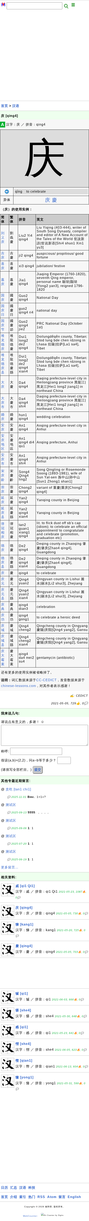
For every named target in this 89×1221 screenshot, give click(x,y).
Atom (52, 1197)
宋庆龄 (3, 475)
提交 (37, 769)
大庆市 (3, 402)
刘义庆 (3, 237)
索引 (22, 1197)
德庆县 (3, 562)
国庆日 (3, 310)
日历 (4, 1187)
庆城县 (3, 640)
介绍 (13, 1197)
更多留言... (9, 867)
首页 (4, 106)
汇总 (13, 1187)
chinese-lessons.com (18, 686)
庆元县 (3, 594)
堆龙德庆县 (3, 363)
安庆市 (3, 459)
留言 (62, 1197)
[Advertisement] (44, 56)
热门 (31, 1197)
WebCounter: (30, 1216)
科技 (31, 1187)
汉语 (15, 106)
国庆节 (3, 325)
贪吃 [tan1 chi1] (18, 789)
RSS (41, 1197)
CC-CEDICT (46, 680)
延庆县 (3, 513)
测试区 (11, 805)
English (74, 1197)
